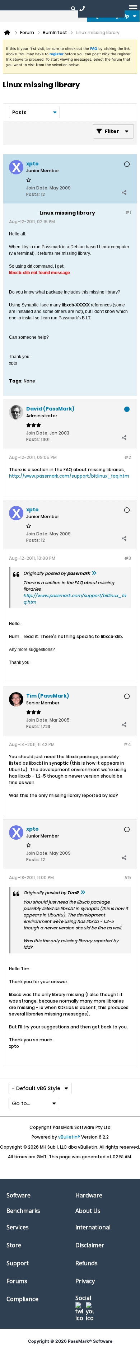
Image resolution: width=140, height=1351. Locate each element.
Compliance (22, 1299)
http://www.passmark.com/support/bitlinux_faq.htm (69, 476)
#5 (127, 877)
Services (17, 1227)
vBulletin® (69, 1137)
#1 (128, 212)
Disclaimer (89, 1245)
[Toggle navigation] (133, 8)
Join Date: (37, 188)
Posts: (33, 194)
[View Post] (94, 573)
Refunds (86, 1263)
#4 (127, 744)
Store (13, 1245)
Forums (16, 1281)
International (93, 1227)
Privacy (85, 1281)
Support (17, 1263)
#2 (127, 457)
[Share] (124, 193)
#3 (127, 558)
